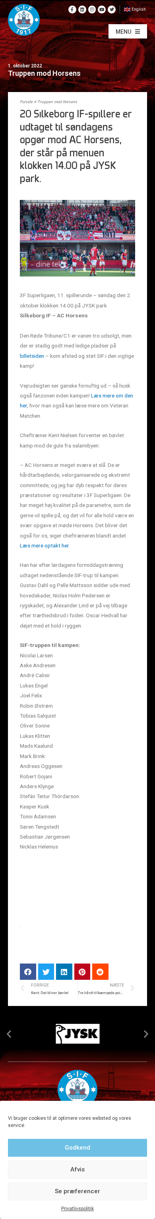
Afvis (77, 1169)
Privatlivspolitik (77, 1208)
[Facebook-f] (72, 9)
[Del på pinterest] (82, 972)
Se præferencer (77, 1191)
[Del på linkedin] (64, 972)
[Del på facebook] (28, 972)
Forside (26, 102)
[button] (127, 31)
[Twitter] (112, 9)
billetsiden (32, 356)
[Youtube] (102, 9)
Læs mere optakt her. (45, 545)
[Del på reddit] (100, 972)
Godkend (77, 1147)
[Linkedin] (82, 9)
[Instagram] (92, 9)
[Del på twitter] (46, 972)
